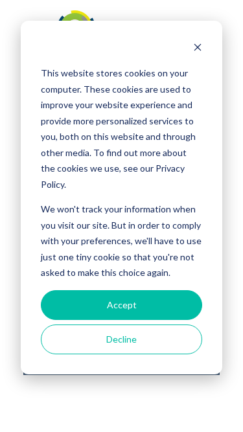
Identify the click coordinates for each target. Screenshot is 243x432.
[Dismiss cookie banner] (197, 49)
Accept (122, 304)
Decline (121, 339)
